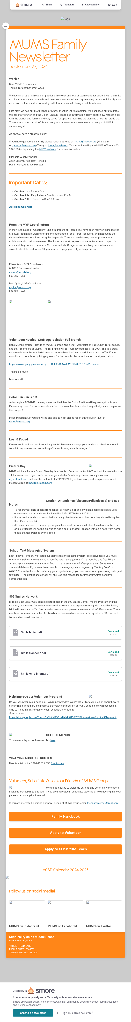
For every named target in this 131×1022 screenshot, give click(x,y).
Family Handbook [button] (66, 816)
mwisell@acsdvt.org (85, 141)
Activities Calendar (20, 206)
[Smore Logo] (24, 4)
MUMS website (47, 149)
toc (6, 26)
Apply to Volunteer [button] (65, 833)
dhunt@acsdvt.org (58, 145)
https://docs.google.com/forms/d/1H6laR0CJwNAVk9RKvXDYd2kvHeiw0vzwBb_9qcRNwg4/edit (63, 717)
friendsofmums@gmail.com (103, 803)
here (52, 740)
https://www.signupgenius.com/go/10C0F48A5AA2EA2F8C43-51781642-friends (54, 364)
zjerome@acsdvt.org (24, 145)
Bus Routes (57, 763)
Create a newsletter (33, 1013)
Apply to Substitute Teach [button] (65, 849)
